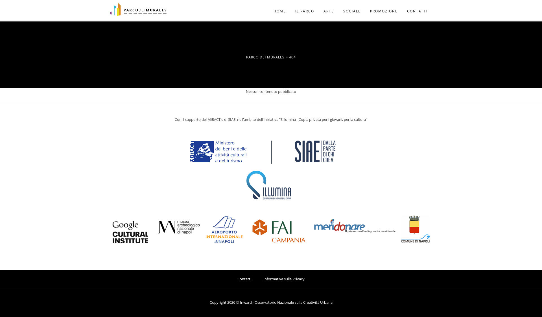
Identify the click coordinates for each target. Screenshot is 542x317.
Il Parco (304, 11)
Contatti (417, 11)
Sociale (352, 11)
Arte (329, 11)
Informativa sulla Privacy (284, 278)
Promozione (384, 11)
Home (280, 11)
